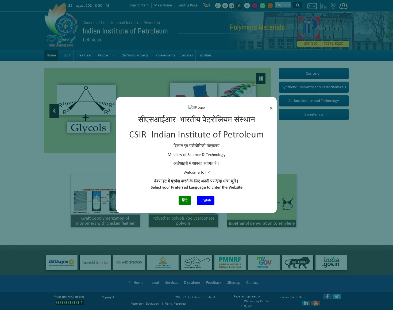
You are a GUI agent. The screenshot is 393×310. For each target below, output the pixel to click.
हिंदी (184, 200)
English (206, 200)
